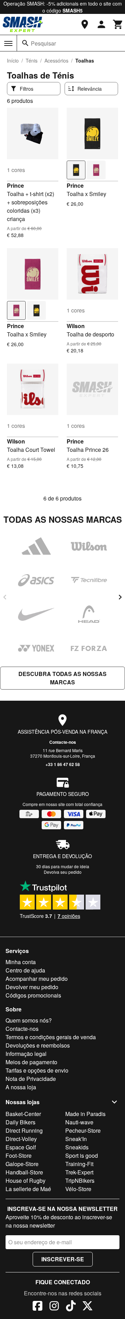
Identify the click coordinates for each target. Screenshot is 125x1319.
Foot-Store (19, 1155)
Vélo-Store (78, 1189)
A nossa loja (21, 1087)
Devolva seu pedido (63, 872)
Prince (15, 185)
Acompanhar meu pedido (37, 979)
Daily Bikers (20, 1122)
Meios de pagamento (31, 1062)
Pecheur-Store (83, 1130)
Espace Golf (21, 1147)
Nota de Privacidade (31, 1079)
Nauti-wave (79, 1122)
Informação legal (26, 1054)
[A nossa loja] (84, 24)
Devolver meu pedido (32, 987)
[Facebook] (37, 1306)
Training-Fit (79, 1164)
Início (13, 60)
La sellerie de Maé (28, 1189)
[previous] (5, 597)
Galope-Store (22, 1164)
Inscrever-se (62, 1259)
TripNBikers (79, 1180)
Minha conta (21, 962)
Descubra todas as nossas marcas (62, 678)
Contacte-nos (62, 742)
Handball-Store (24, 1172)
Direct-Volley (21, 1139)
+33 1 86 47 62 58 (62, 764)
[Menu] (8, 43)
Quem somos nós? (29, 1020)
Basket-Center (23, 1114)
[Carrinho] (118, 24)
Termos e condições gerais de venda (51, 1037)
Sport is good (81, 1155)
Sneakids (77, 1147)
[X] (87, 1306)
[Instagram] (54, 1306)
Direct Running (24, 1130)
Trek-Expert (79, 1172)
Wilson (76, 326)
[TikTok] (70, 1306)
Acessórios (56, 60)
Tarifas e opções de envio (37, 1070)
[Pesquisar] (25, 43)
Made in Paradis (85, 1114)
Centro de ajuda (25, 970)
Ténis (32, 60)
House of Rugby (25, 1180)
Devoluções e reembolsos (38, 1045)
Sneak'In (76, 1139)
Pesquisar (43, 43)
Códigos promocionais (33, 995)
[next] (120, 597)
